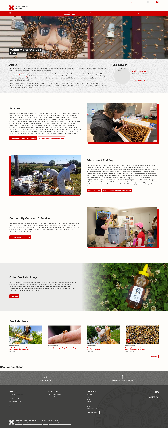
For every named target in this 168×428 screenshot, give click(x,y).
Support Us (139, 13)
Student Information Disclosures (64, 424)
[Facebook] (10, 406)
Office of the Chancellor (54, 394)
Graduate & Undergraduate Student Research (23, 138)
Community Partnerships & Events (20, 237)
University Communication (55, 396)
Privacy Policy (45, 424)
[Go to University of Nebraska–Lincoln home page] (11, 7)
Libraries (89, 401)
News (88, 406)
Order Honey (14, 296)
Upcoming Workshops (94, 190)
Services (42, 13)
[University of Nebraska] (153, 397)
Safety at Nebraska (53, 424)
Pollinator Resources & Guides (120, 13)
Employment (90, 396)
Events (88, 399)
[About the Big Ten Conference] (156, 392)
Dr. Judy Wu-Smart (20, 74)
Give (136, 2)
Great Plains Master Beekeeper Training (69, 13)
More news (154, 356)
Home (18, 13)
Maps (88, 404)
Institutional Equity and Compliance (22, 424)
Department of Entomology (21, 6)
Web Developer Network (45, 422)
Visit (128, 2)
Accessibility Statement (59, 422)
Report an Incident (93, 412)
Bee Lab (19, 8)
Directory (89, 394)
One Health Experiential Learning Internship (51, 138)
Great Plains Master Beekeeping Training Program (117, 190)
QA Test (52, 422)
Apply (132, 2)
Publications (91, 13)
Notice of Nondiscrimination (36, 424)
